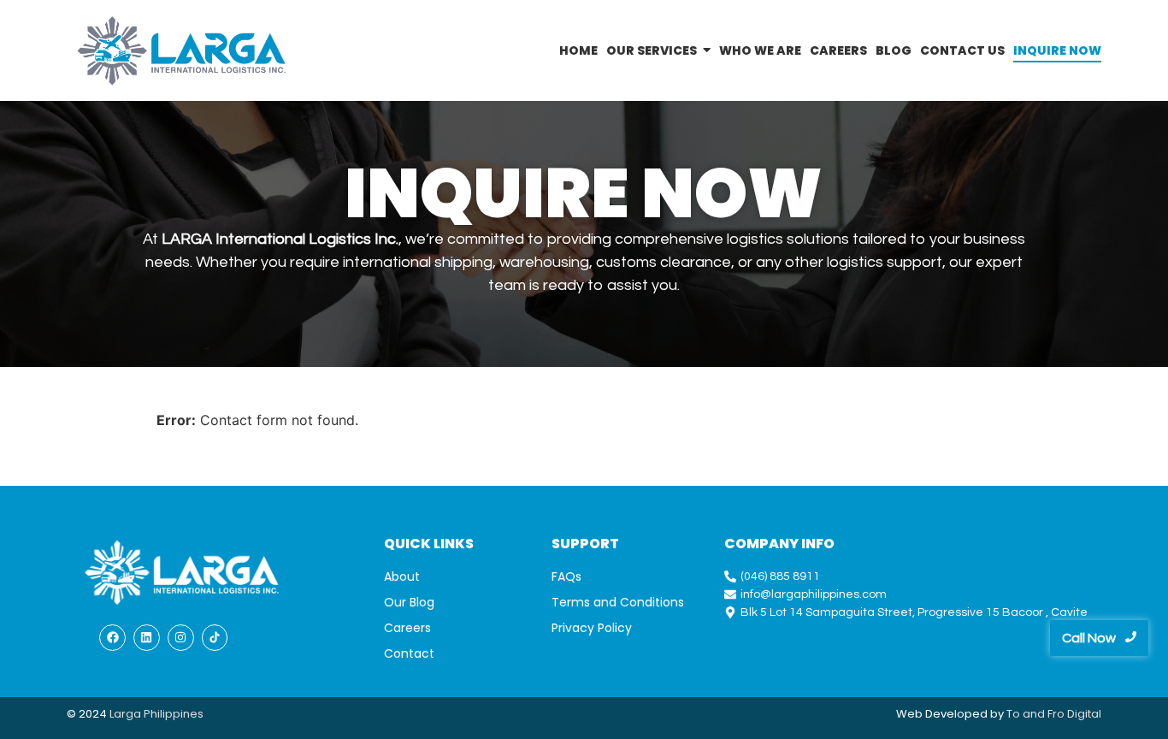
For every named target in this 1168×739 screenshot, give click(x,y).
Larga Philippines (156, 714)
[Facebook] (112, 637)
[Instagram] (181, 637)
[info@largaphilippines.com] (919, 595)
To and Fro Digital (1053, 714)
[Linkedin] (146, 637)
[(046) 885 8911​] (919, 577)
